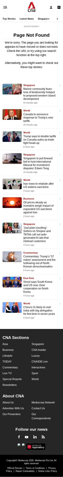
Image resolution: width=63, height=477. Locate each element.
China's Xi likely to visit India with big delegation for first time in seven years (39, 310)
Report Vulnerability (25, 471)
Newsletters (10, 385)
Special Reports (12, 379)
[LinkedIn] (35, 437)
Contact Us (38, 408)
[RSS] (43, 437)
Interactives (38, 367)
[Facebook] (19, 437)
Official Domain (14, 468)
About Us (8, 402)
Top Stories (9, 18)
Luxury (36, 355)
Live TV (7, 373)
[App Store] (23, 445)
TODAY (7, 361)
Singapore (44, 18)
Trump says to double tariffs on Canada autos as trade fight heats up (39, 139)
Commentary (30, 252)
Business (28, 198)
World (26, 110)
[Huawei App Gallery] (35, 446)
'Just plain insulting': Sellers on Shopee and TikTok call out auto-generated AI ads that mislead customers (37, 234)
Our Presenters (11, 414)
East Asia (28, 278)
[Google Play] (19, 445)
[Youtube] (26, 437)
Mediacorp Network (43, 402)
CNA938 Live (40, 361)
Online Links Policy (47, 471)
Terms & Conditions (35, 468)
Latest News (27, 18)
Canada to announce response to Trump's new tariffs (38, 117)
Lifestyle (7, 355)
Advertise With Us (13, 408)
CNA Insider (39, 349)
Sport (35, 373)
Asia (5, 344)
